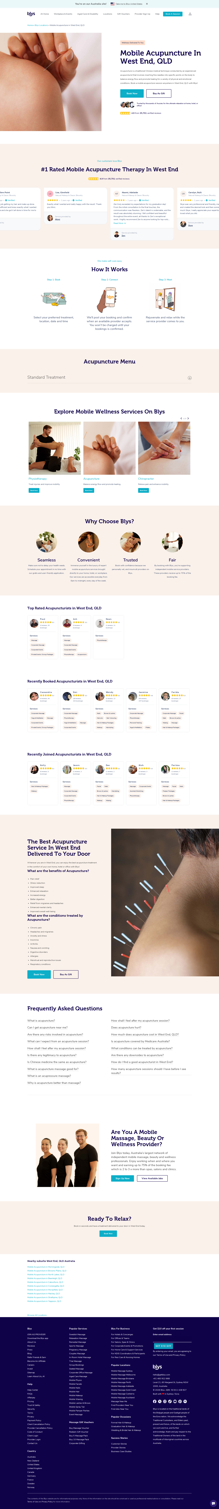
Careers (30, 1365)
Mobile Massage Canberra (122, 1393)
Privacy (30, 1416)
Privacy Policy (179, 1355)
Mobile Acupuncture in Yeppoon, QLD (44, 1301)
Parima (175, 765)
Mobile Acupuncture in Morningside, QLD (46, 1267)
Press (29, 1349)
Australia (31, 1457)
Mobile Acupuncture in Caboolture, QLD (45, 1282)
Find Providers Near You (122, 1405)
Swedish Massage (77, 1334)
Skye (124, 225)
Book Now (132, 93)
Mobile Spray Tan (77, 1406)
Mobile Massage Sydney (122, 1371)
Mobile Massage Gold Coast (123, 1390)
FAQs (29, 1393)
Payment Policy (34, 1420)
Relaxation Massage (78, 1338)
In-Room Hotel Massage (80, 1357)
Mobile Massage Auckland (122, 1397)
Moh (141, 765)
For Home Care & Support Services (127, 1349)
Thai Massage (75, 1361)
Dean (108, 619)
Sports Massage (76, 1346)
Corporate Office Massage (80, 1372)
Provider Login (34, 1439)
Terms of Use (163, 1355)
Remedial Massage (77, 1342)
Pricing (30, 1401)
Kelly (43, 765)
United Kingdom (34, 1468)
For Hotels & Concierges (122, 1334)
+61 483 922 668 (161, 1378)
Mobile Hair (74, 1391)
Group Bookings (76, 1365)
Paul (42, 619)
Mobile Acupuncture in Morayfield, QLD (45, 1289)
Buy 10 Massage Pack (79, 1439)
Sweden (31, 1483)
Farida (175, 692)
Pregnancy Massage (78, 1349)
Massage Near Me (119, 1401)
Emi (75, 692)
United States (33, 1464)
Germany (31, 1476)
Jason (76, 765)
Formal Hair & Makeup (121, 1422)
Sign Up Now (123, 1178)
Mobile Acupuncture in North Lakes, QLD (45, 1274)
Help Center (32, 1390)
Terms (30, 1412)
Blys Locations (41, 25)
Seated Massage (76, 1368)
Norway (30, 1487)
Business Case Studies (121, 1451)
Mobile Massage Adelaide (122, 1386)
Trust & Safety (33, 1405)
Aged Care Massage (78, 1376)
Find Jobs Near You (119, 1409)
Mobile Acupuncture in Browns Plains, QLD (46, 1270)
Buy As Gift (159, 93)
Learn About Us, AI (36, 1376)
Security (31, 1409)
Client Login (32, 1435)
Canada (30, 1472)
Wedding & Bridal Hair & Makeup (126, 1430)
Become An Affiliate (36, 1361)
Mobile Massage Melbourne (123, 1374)
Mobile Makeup (76, 1395)
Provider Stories (118, 1447)
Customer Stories (119, 1443)
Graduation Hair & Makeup (123, 1426)
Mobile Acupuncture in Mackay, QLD (43, 1293)
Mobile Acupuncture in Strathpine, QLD (45, 1297)
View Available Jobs (152, 1178)
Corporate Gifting (77, 1443)
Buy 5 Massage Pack (78, 1435)
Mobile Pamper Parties (79, 1410)
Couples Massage (77, 1353)
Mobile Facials (75, 1384)
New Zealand (33, 1460)
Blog (29, 1353)
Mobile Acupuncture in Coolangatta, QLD (45, 1286)
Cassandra (46, 692)
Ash (75, 619)
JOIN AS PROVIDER (36, 1334)
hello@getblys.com (161, 1374)
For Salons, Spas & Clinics (123, 1342)
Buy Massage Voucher (79, 1428)
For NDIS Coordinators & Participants (128, 1353)
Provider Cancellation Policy (39, 1428)
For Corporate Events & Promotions (127, 1346)
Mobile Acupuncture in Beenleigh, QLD (44, 1278)
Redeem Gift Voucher (78, 1432)
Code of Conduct (34, 1432)
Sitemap (31, 1372)
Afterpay (31, 1397)
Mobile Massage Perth (121, 1382)
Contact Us (32, 1443)
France (30, 1479)
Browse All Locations (37, 1315)
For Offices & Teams (120, 1338)
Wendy (109, 692)
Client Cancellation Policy (38, 1424)
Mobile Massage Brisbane (122, 1378)
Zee (108, 765)
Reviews (31, 1346)
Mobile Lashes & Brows (79, 1403)
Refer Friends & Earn (36, 1357)
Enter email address (162, 1334)
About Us (31, 1342)
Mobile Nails (74, 1387)
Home (30, 25)
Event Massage (76, 1414)
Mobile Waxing (76, 1399)
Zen (57, 236)
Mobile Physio (75, 1380)
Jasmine (143, 692)
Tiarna (191, 219)
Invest (30, 1368)
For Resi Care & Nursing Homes (125, 1357)
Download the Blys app (37, 1338)
